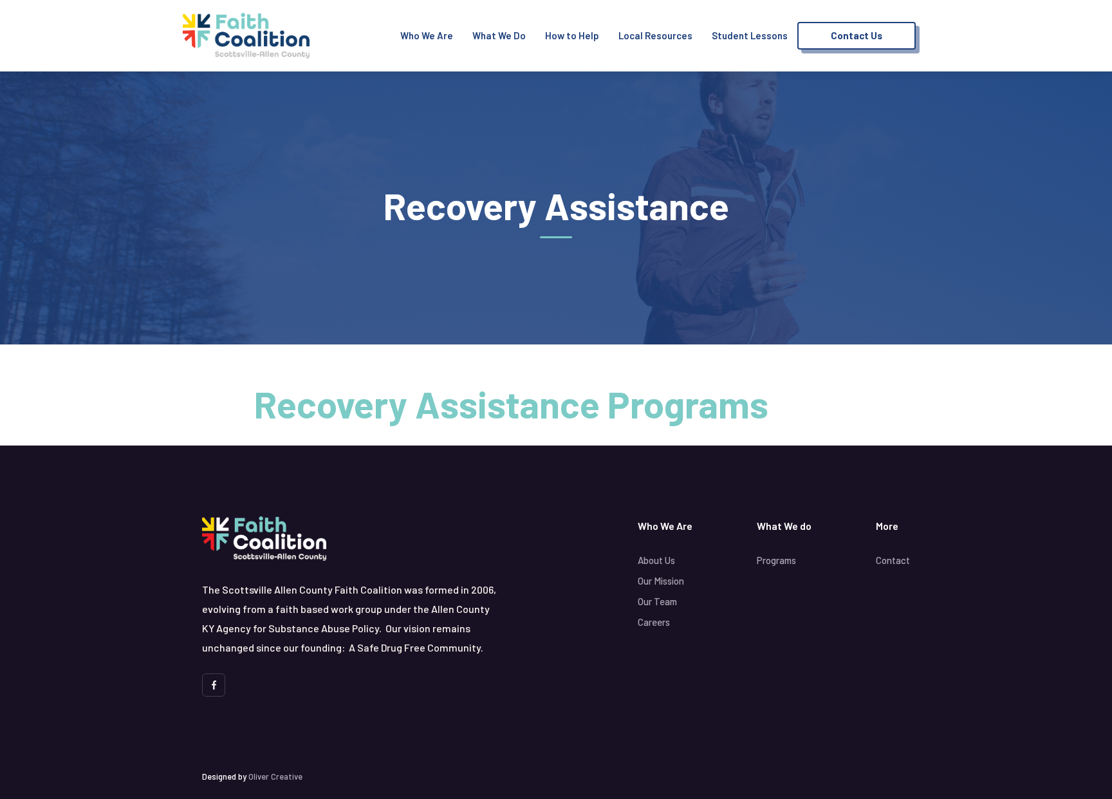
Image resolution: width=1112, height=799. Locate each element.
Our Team (657, 601)
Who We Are (426, 35)
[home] (246, 36)
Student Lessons (750, 35)
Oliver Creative (275, 776)
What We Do (499, 35)
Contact (893, 560)
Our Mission (661, 581)
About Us (656, 560)
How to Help (572, 35)
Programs (776, 560)
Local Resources (655, 35)
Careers (654, 622)
